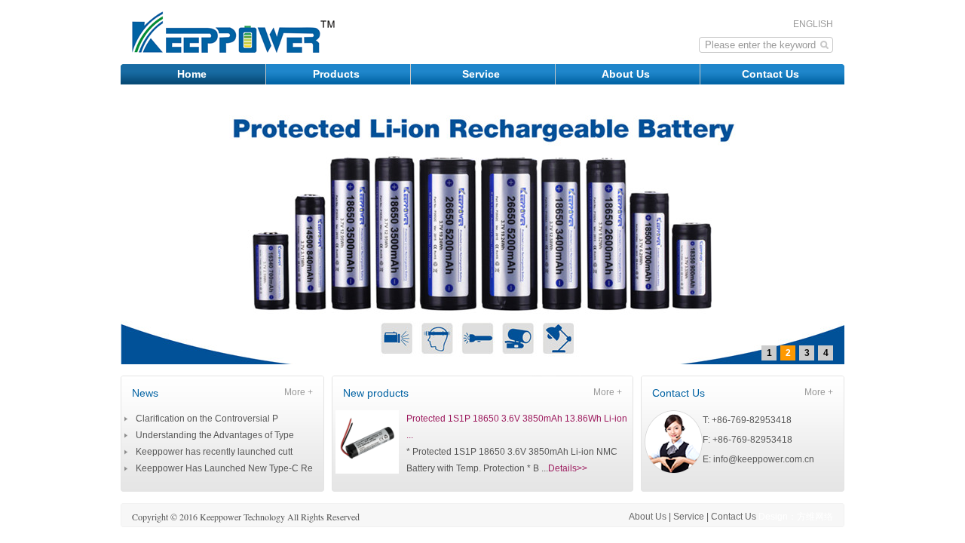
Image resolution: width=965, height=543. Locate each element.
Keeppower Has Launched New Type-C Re (224, 468)
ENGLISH (813, 24)
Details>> (567, 468)
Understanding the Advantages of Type (215, 435)
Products (338, 74)
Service (482, 74)
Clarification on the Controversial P (207, 418)
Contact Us (772, 74)
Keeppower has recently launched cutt (214, 451)
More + (298, 392)
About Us (627, 74)
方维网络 (815, 516)
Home (193, 74)
